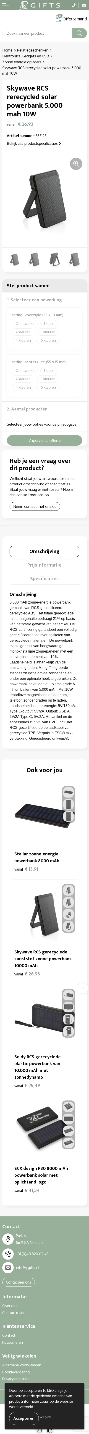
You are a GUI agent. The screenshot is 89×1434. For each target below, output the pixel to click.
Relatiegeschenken (32, 50)
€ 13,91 (26, 869)
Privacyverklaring (15, 1379)
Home (7, 50)
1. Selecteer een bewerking (34, 300)
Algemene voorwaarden (21, 1365)
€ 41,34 (27, 1190)
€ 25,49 (27, 1085)
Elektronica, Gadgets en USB (25, 56)
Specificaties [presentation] (44, 579)
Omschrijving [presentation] (44, 551)
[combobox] (37, 33)
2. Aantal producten (27, 409)
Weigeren (46, 1417)
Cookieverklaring (16, 1372)
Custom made (13, 1312)
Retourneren (12, 1342)
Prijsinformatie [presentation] (44, 565)
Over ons (9, 1306)
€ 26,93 (27, 974)
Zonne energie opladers (21, 62)
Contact (8, 1335)
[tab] (44, 551)
